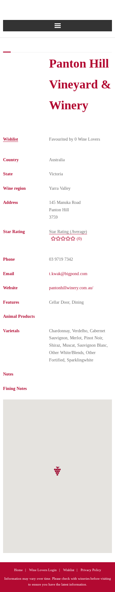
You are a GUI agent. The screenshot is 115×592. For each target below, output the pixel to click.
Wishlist (68, 570)
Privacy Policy (91, 570)
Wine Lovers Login (43, 570)
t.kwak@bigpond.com (68, 273)
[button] (57, 471)
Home (18, 570)
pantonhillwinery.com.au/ (71, 288)
